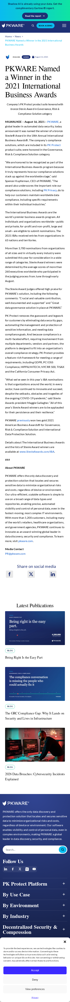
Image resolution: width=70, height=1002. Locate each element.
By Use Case (16, 894)
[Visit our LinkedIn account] (5, 869)
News (26, 57)
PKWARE (53, 121)
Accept (35, 970)
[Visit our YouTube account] (34, 869)
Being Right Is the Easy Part (24, 657)
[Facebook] (9, 574)
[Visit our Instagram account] (27, 869)
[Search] (33, 25)
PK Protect (54, 145)
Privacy (35, 997)
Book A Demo (45, 25)
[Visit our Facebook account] (13, 869)
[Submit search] (63, 849)
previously (23, 420)
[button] (65, 941)
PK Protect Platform (25, 883)
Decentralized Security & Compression (30, 929)
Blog (10, 650)
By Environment (21, 905)
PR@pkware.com (15, 553)
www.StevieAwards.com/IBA (37, 451)
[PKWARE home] (13, 25)
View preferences (35, 989)
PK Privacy (50, 190)
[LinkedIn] (52, 574)
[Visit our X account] (20, 869)
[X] (31, 574)
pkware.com (25, 541)
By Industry (16, 916)
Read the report (33, 16)
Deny (35, 979)
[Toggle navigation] (64, 25)
